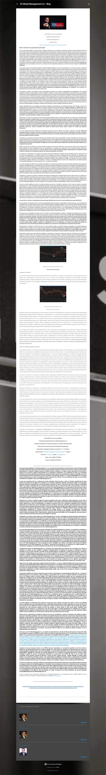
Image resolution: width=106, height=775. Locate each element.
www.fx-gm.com (57, 675)
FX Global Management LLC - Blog (35, 4)
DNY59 (57, 767)
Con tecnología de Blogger (54, 764)
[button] (86, 12)
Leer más (84, 722)
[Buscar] (89, 4)
